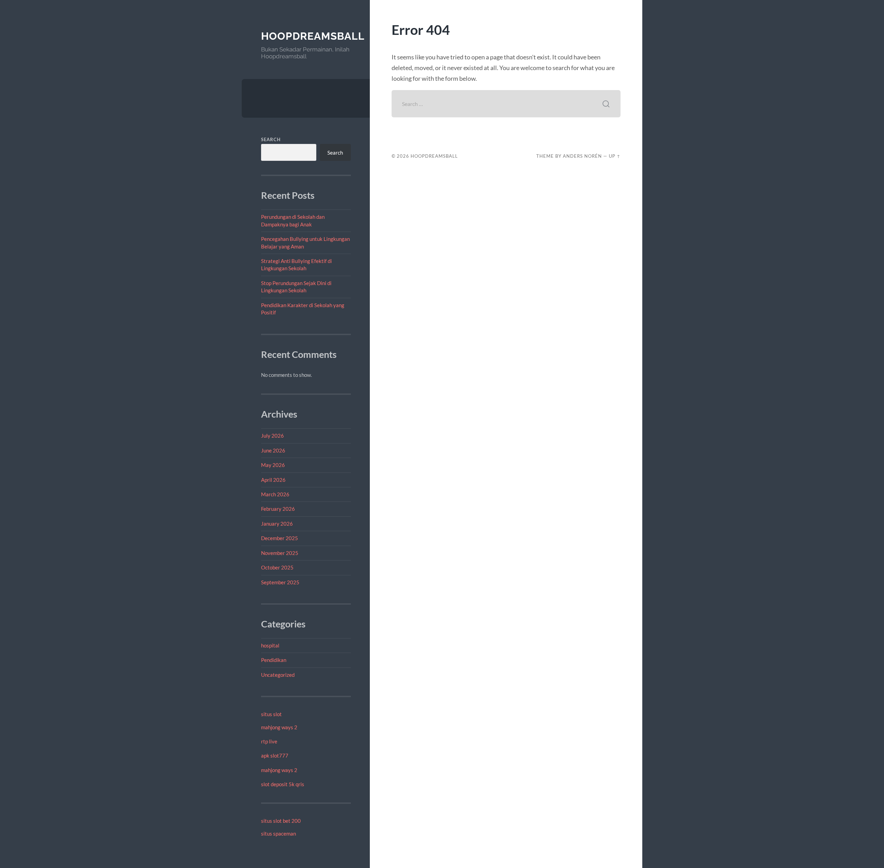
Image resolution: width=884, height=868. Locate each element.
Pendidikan (273, 660)
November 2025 (279, 553)
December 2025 (279, 538)
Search (271, 139)
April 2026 (273, 480)
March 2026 (275, 494)
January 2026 (277, 523)
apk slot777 (274, 755)
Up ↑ (615, 156)
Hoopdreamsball (313, 36)
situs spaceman (278, 833)
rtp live (269, 741)
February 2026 (278, 509)
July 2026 (272, 435)
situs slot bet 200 (281, 821)
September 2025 (280, 582)
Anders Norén (582, 156)
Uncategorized (278, 675)
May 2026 (273, 465)
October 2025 (277, 567)
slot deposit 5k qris (282, 784)
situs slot (271, 714)
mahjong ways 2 (279, 727)
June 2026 (273, 450)
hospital (270, 645)
